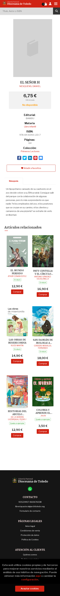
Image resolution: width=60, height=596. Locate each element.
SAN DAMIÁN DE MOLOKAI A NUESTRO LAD (43, 341)
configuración (29, 579)
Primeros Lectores (30, 151)
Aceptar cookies (30, 588)
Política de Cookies (30, 539)
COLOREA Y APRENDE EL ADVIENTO (43, 411)
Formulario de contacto (30, 511)
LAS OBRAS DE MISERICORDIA (17, 341)
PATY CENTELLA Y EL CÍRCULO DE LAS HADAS (43, 272)
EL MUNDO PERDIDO (17, 272)
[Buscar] (56, 11)
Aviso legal (30, 526)
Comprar (17, 291)
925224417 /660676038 (30, 502)
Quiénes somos (30, 554)
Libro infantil (30, 126)
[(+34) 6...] (30, 489)
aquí (38, 575)
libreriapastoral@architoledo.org (30, 506)
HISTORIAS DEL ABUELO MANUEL (17, 413)
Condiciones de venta (30, 530)
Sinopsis (13, 181)
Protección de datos (30, 535)
